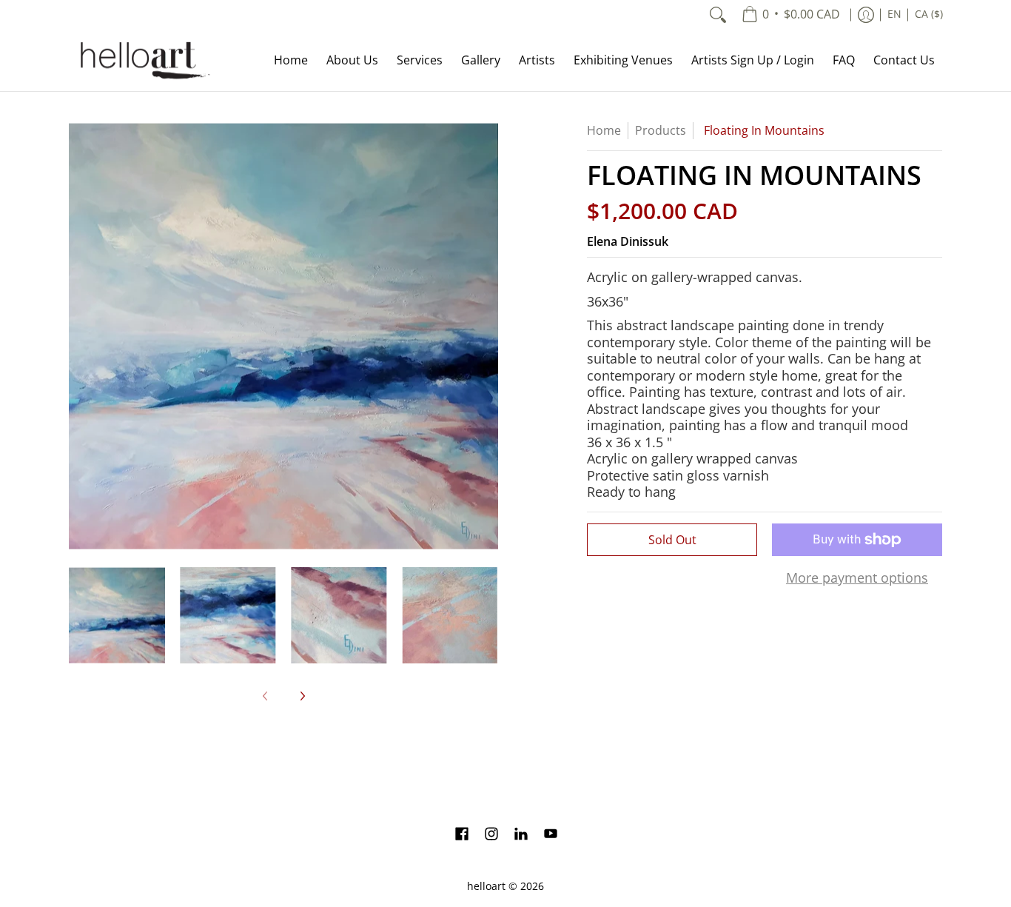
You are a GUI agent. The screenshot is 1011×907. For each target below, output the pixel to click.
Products (660, 130)
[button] (461, 835)
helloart (486, 886)
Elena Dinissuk (627, 241)
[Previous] (79, 336)
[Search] (717, 15)
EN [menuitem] (894, 14)
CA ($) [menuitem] (929, 14)
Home (604, 130)
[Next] (487, 336)
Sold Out (672, 540)
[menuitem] (790, 15)
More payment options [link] (857, 577)
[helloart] (143, 60)
